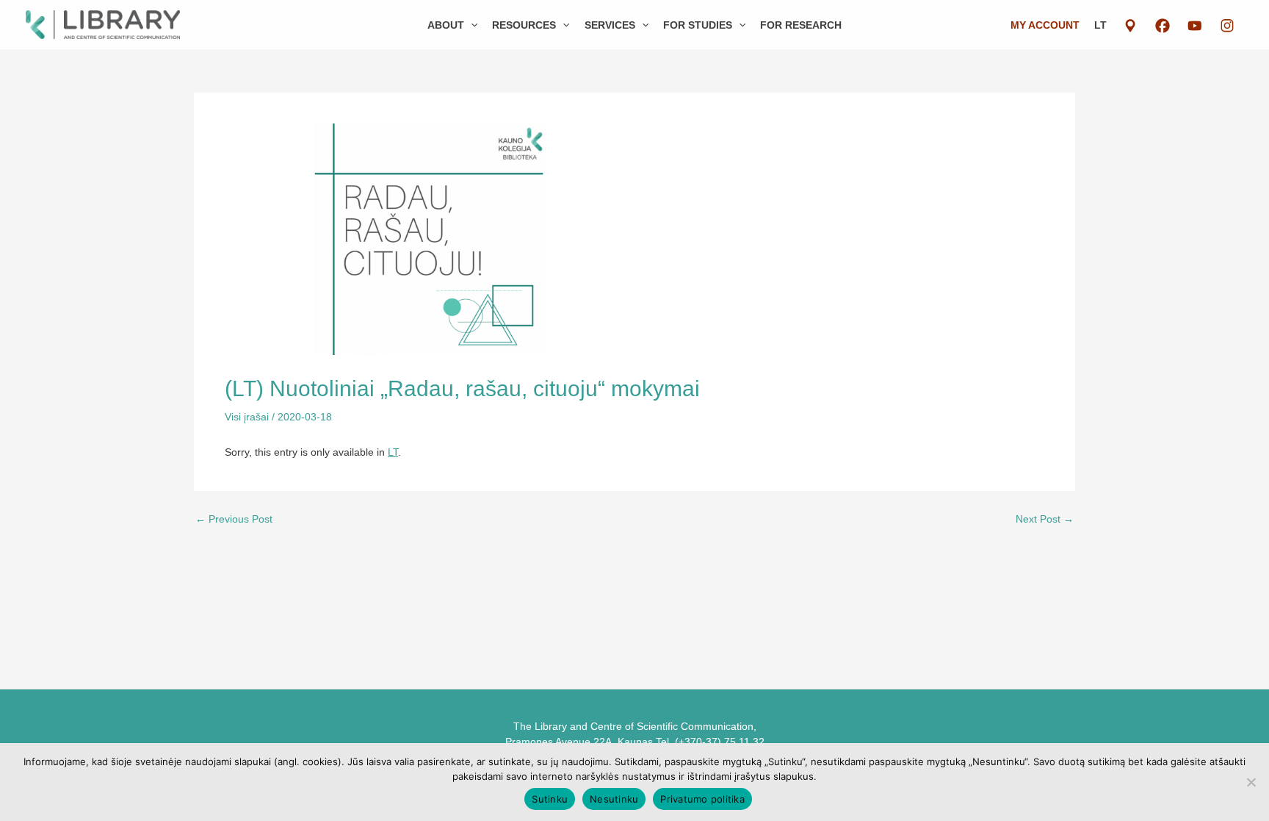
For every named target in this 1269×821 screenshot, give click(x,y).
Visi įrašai (247, 417)
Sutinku (550, 799)
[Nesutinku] (1250, 782)
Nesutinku (614, 799)
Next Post (1045, 519)
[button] (470, 25)
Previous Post (233, 519)
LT (1100, 25)
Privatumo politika (702, 799)
